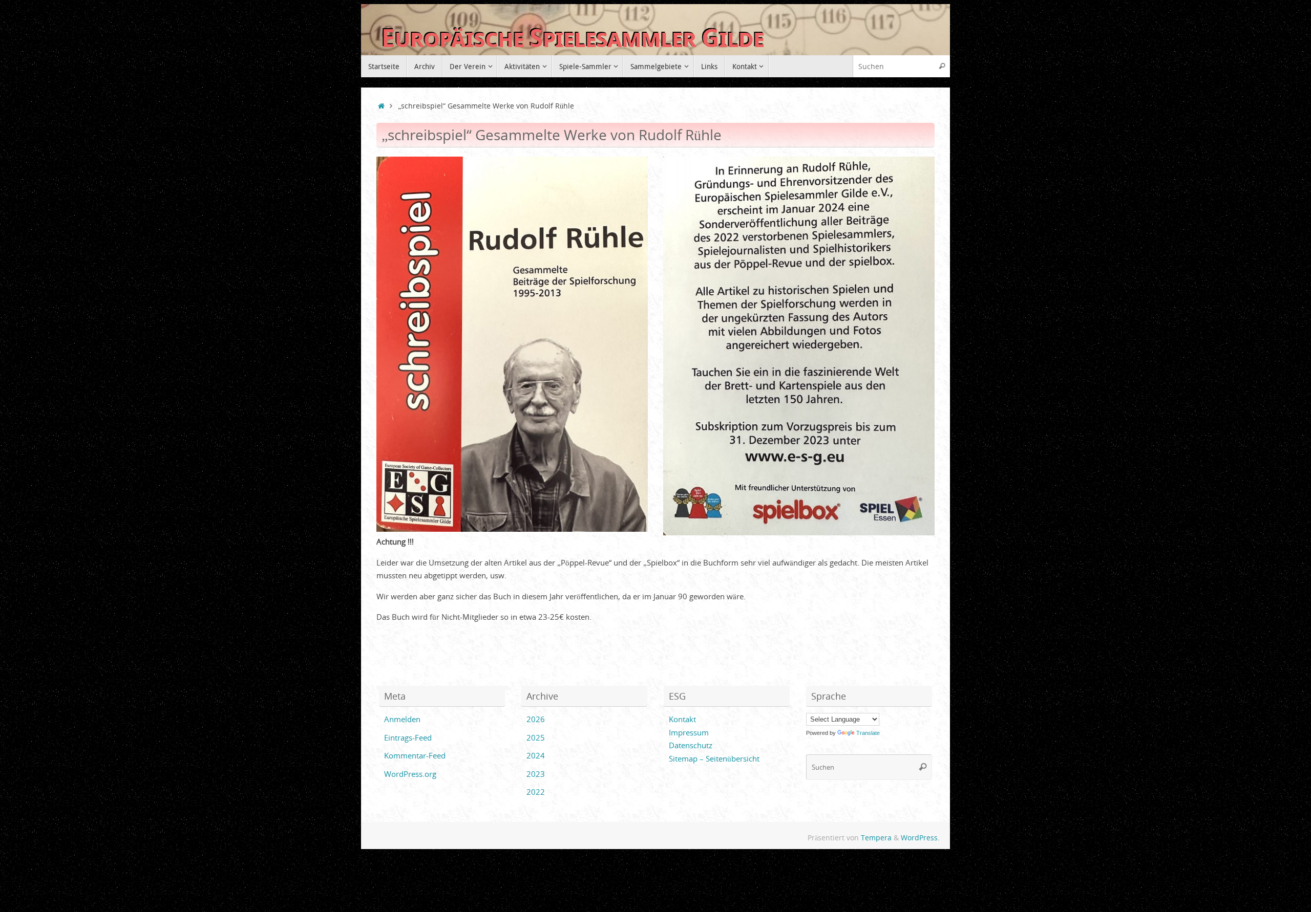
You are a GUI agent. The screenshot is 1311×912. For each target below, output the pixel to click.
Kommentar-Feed (415, 755)
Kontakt (682, 719)
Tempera (876, 837)
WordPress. (920, 837)
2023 (535, 774)
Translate (868, 733)
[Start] (381, 106)
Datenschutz (690, 745)
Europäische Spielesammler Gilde (573, 38)
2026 (535, 719)
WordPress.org (410, 774)
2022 (535, 792)
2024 (535, 755)
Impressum (689, 732)
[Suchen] (942, 66)
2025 (535, 737)
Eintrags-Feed (408, 737)
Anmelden (402, 719)
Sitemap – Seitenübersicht (714, 758)
